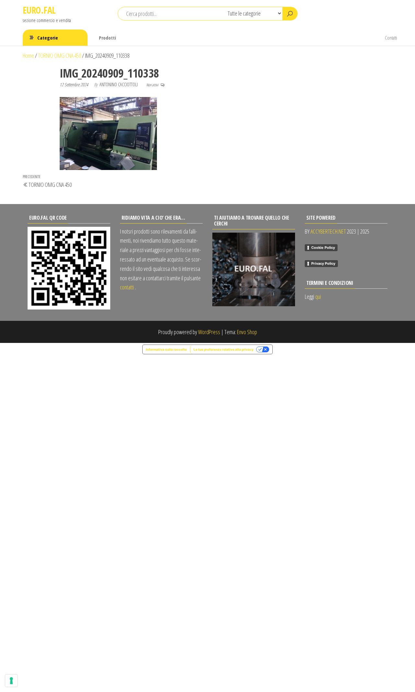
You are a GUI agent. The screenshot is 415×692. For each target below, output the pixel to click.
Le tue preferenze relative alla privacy (224, 349)
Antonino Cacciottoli (119, 84)
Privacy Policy (323, 263)
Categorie (47, 37)
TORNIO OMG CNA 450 (59, 55)
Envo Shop (247, 332)
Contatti (391, 37)
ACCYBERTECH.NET (328, 231)
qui (318, 296)
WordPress (209, 332)
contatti (127, 287)
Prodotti (107, 37)
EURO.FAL (39, 10)
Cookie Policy (323, 247)
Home (28, 55)
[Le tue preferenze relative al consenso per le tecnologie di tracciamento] (11, 680)
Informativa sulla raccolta (166, 349)
